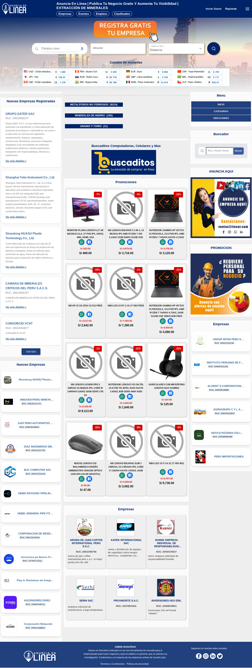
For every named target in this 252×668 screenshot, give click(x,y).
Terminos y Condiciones (112, 664)
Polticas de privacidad (138, 664)
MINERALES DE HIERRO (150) (94, 115)
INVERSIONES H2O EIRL (166, 600)
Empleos (101, 13)
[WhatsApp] (81, 242)
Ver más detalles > (16, 161)
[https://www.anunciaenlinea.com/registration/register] (221, 284)
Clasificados (122, 13)
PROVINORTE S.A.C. (126, 600)
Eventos (83, 13)
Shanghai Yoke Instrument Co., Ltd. (30, 177)
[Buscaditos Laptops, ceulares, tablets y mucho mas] (124, 162)
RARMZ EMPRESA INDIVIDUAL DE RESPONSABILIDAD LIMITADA (166, 543)
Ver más (31, 352)
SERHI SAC (86, 600)
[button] (82, 49)
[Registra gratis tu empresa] (126, 31)
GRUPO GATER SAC (20, 113)
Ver (85, 221)
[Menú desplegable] (247, 8)
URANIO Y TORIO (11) (94, 126)
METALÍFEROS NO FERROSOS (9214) (94, 104)
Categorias (221, 111)
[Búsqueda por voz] (82, 48)
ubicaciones (221, 118)
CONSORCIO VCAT (19, 323)
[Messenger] (89, 242)
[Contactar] (221, 207)
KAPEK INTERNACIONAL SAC (126, 542)
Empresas (64, 13)
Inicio (221, 104)
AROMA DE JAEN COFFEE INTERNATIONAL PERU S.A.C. (86, 543)
